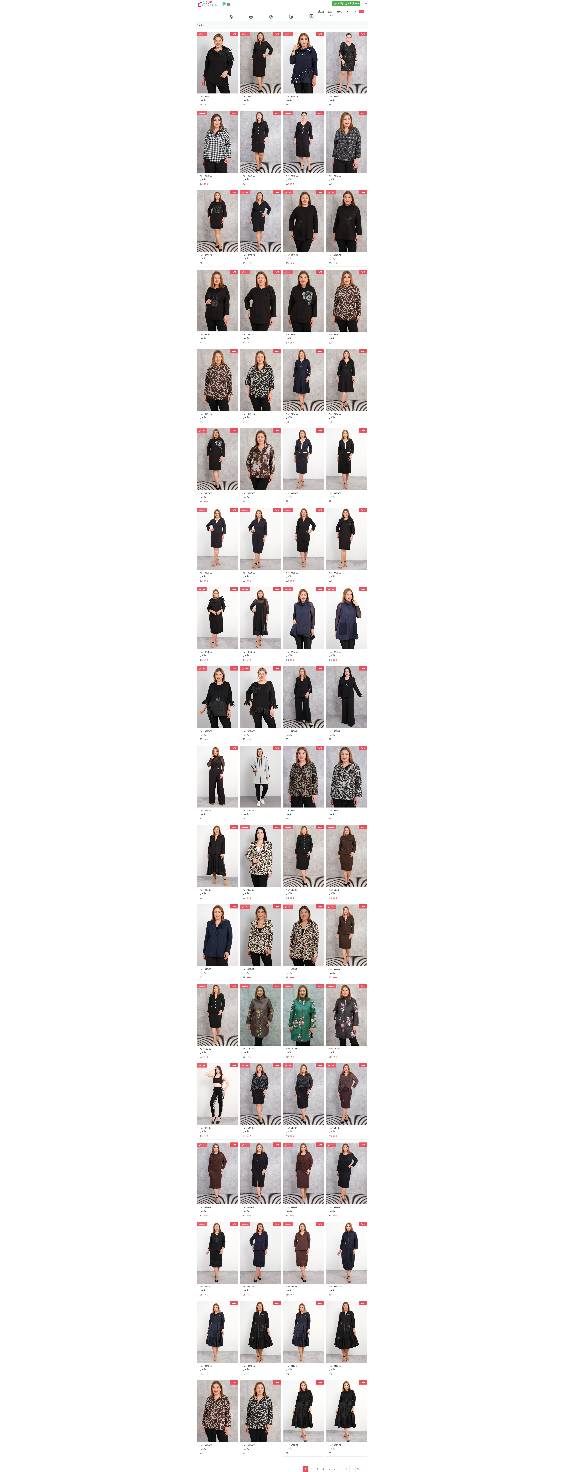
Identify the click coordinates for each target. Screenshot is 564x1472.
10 (358, 1469)
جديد (330, 11)
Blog (339, 11)
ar (366, 3)
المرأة (321, 11)
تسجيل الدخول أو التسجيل (346, 3)
